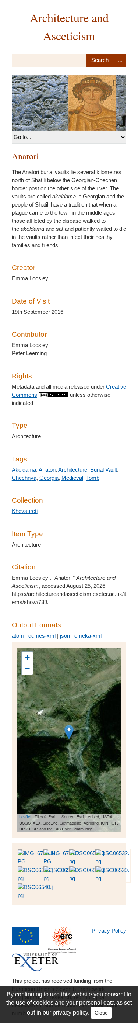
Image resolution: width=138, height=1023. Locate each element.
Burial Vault (103, 470)
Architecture (72, 470)
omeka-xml (88, 635)
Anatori (47, 470)
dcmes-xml (42, 635)
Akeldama (24, 470)
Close (101, 1013)
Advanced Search (120, 60)
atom (18, 635)
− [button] (27, 668)
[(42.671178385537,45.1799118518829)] (69, 732)
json (65, 635)
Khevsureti (25, 511)
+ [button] (27, 657)
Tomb (92, 478)
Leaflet (25, 816)
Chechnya (24, 478)
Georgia (49, 478)
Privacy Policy (109, 930)
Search (100, 60)
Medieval (72, 478)
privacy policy (70, 1012)
